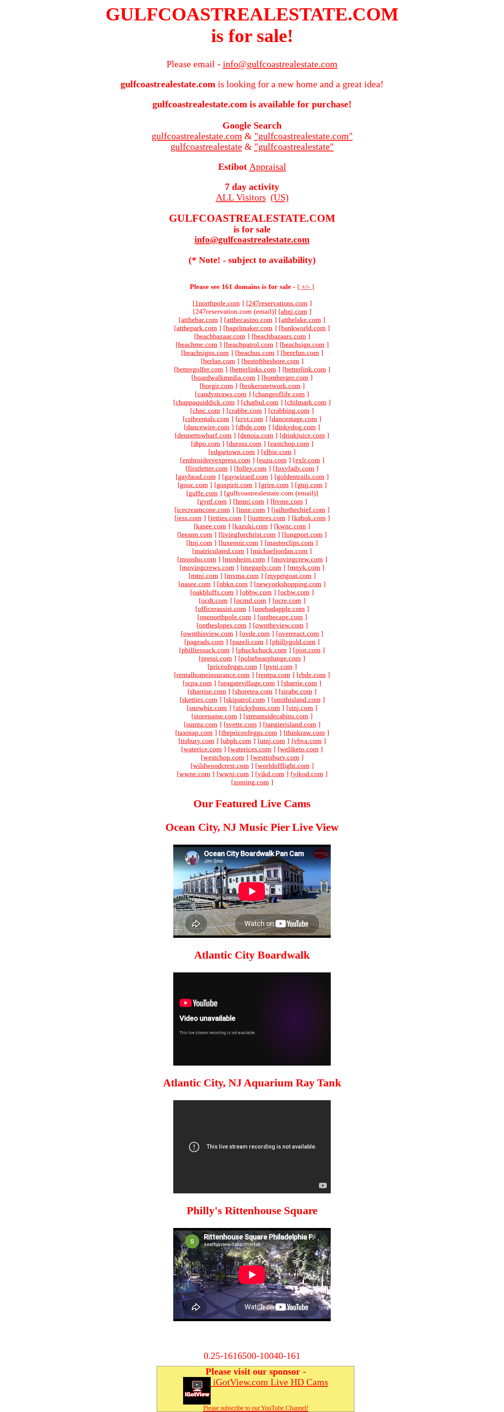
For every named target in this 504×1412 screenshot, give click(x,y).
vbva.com (308, 741)
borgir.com (217, 386)
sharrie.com (300, 683)
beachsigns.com (206, 353)
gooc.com (194, 485)
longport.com (303, 534)
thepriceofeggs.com (249, 732)
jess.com (189, 518)
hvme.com (288, 501)
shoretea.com (253, 691)
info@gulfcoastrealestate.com (252, 240)
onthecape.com (281, 617)
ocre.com (288, 600)
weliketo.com (299, 749)
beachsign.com (303, 344)
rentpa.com (274, 675)
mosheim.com (245, 559)
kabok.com (310, 518)
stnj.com (301, 708)
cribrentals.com (207, 419)
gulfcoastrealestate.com (197, 136)
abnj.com (294, 311)
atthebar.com (199, 320)
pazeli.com (247, 642)
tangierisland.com (290, 724)
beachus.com (255, 353)
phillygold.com (293, 642)
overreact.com (298, 633)
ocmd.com (251, 600)
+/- (306, 287)
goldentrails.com (300, 476)
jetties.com (225, 518)
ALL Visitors (241, 197)
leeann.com (196, 534)
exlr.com (307, 460)
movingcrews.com (208, 567)
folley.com (251, 468)
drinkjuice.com (303, 435)
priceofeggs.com (233, 666)
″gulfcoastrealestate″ (294, 147)
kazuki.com (251, 526)
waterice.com (202, 749)
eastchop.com (289, 443)
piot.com (308, 650)
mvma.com (243, 576)
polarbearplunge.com (271, 658)
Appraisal (267, 167)
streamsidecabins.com (277, 716)
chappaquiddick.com (205, 402)
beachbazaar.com (220, 336)
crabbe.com (245, 410)
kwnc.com (291, 526)
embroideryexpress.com (216, 460)
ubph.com (237, 741)
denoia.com (256, 435)
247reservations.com (278, 303)
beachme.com (197, 344)
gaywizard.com (246, 476)
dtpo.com (206, 443)
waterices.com (250, 749)
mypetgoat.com (289, 576)
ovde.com (256, 633)
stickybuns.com (257, 708)
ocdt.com (214, 600)
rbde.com (312, 675)
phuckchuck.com (262, 650)
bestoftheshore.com (271, 361)
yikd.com (271, 774)
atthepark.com (196, 328)
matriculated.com (219, 551)
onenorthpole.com (225, 617)
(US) (280, 197)
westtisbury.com (276, 757)
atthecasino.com (249, 320)
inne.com (252, 510)
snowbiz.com (208, 708)
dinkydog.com (295, 427)
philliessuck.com (206, 650)
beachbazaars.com (280, 336)
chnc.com (206, 410)
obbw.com (257, 592)
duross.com (245, 443)
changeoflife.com (280, 394)
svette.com (241, 724)
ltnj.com (200, 543)
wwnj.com (234, 774)
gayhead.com (197, 476)
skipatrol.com (245, 699)
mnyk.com (305, 567)
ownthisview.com (208, 633)
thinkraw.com (305, 732)
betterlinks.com (254, 369)
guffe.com (203, 493)
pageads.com (205, 642)
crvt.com (250, 419)
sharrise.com (208, 691)
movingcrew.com (298, 559)
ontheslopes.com (222, 625)
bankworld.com (303, 328)
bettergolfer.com (199, 369)
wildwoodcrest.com (221, 766)
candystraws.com (221, 394)
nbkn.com (233, 584)
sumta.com (201, 724)
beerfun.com (301, 353)
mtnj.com (204, 576)
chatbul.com (260, 402)
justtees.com (267, 518)
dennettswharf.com (204, 435)
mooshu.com (198, 559)
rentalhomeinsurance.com (213, 675)
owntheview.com (279, 625)
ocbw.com (294, 592)
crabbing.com (290, 410)
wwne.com (194, 774)
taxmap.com (195, 732)
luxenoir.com (239, 543)
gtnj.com (309, 485)
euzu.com (273, 460)
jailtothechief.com (299, 510)
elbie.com (277, 452)
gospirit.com (234, 485)
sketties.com (199, 699)
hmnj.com (249, 501)
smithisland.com (297, 699)
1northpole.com (217, 303)
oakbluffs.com (213, 592)
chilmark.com (306, 402)
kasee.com (211, 526)
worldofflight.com (283, 766)
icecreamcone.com (203, 510)
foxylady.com (294, 468)
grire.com (275, 485)
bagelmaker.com (249, 328)
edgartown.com (233, 452)
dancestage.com (294, 419)
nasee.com (196, 584)
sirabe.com (296, 691)
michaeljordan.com (280, 551)
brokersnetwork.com (271, 386)
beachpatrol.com (249, 344)
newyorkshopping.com (288, 584)
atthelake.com (301, 320)
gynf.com (213, 501)
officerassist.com (222, 609)
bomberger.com (286, 377)
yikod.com (308, 774)
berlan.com (219, 361)
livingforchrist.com (248, 534)
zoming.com (251, 782)
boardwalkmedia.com (224, 377)
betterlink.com (305, 369)
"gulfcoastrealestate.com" (303, 136)
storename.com (215, 716)
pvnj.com (279, 666)
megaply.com (262, 567)
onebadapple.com (280, 609)
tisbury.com (197, 741)
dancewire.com (208, 427)
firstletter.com (208, 468)
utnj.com (272, 741)
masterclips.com (290, 543)
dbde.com (252, 427)
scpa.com (198, 683)
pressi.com (216, 658)
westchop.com (223, 757)
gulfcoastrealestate (206, 147)
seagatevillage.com (247, 683)
